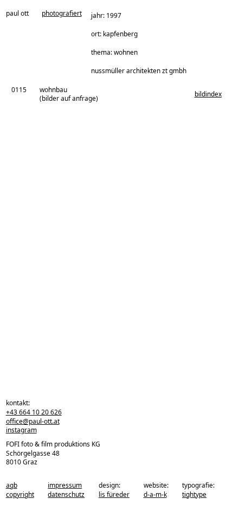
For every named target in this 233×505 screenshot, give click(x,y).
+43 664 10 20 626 (34, 412)
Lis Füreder (114, 494)
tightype (194, 494)
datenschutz (66, 494)
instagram (21, 430)
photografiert (62, 13)
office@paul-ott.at (33, 421)
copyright (20, 494)
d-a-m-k (155, 494)
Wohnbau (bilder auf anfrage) (69, 94)
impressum (65, 485)
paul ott (17, 13)
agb (11, 485)
